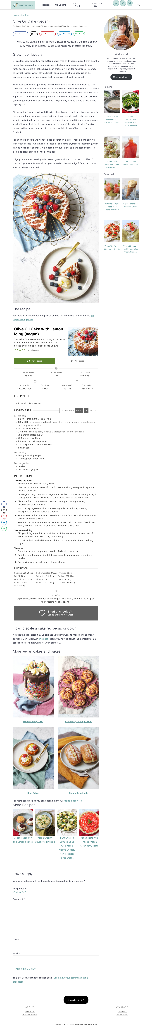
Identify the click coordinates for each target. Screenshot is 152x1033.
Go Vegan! (60, 5)
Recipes (46, 5)
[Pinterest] (116, 3)
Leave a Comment (79, 26)
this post (43, 639)
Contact (122, 1012)
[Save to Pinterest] (4, 516)
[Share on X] (4, 510)
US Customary (67, 410)
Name (17, 939)
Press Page (122, 1015)
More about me (120, 77)
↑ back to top (76, 1000)
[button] (15, 350)
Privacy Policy (29, 1015)
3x (95, 410)
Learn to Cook (77, 4)
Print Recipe (36, 361)
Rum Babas (33, 793)
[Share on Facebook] (4, 504)
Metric (79, 410)
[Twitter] (130, 3)
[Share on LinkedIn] (4, 522)
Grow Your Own (96, 4)
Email (16, 953)
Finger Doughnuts (78, 793)
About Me (30, 1012)
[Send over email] (4, 528)
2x (91, 410)
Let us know (54, 614)
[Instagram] (123, 3)
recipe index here (73, 801)
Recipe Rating (20, 888)
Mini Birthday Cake (33, 721)
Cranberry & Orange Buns (78, 721)
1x (86, 410)
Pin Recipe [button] (79, 361)
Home (16, 15)
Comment (19, 899)
